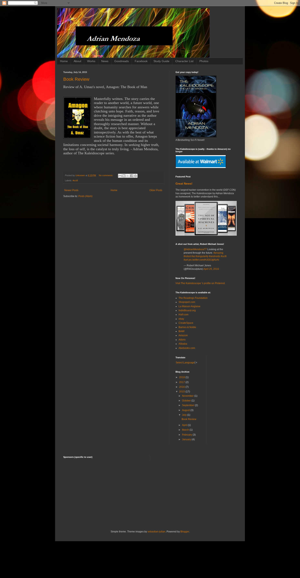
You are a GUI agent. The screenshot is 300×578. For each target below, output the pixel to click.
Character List (184, 61)
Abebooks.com (187, 348)
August (186, 410)
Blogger (184, 531)
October (186, 400)
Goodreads (121, 61)
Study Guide (161, 61)
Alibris (182, 339)
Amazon (183, 335)
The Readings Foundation (193, 298)
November (188, 395)
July (184, 414)
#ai (193, 256)
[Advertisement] (150, 495)
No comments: (106, 175)
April (185, 425)
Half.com (183, 314)
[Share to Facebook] (132, 176)
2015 (182, 391)
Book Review (76, 79)
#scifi (75, 180)
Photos (203, 61)
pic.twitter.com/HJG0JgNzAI (204, 259)
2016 (182, 386)
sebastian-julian (156, 531)
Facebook (141, 61)
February (187, 434)
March (186, 429)
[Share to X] (128, 176)
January (187, 439)
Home (64, 61)
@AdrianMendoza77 (195, 249)
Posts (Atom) (85, 196)
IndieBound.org (187, 310)
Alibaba (183, 343)
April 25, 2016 (211, 269)
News (104, 61)
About (77, 61)
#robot (187, 256)
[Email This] (120, 176)
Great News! (184, 183)
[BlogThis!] (124, 176)
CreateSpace (186, 322)
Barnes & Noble (187, 327)
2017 (182, 382)
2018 (182, 377)
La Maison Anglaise (189, 306)
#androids (214, 256)
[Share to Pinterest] (135, 176)
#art (186, 259)
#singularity (202, 256)
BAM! (181, 331)
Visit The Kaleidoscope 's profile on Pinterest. (200, 283)
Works (91, 61)
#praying (218, 252)
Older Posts (155, 190)
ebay (181, 318)
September (188, 405)
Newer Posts (71, 190)
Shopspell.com (187, 302)
